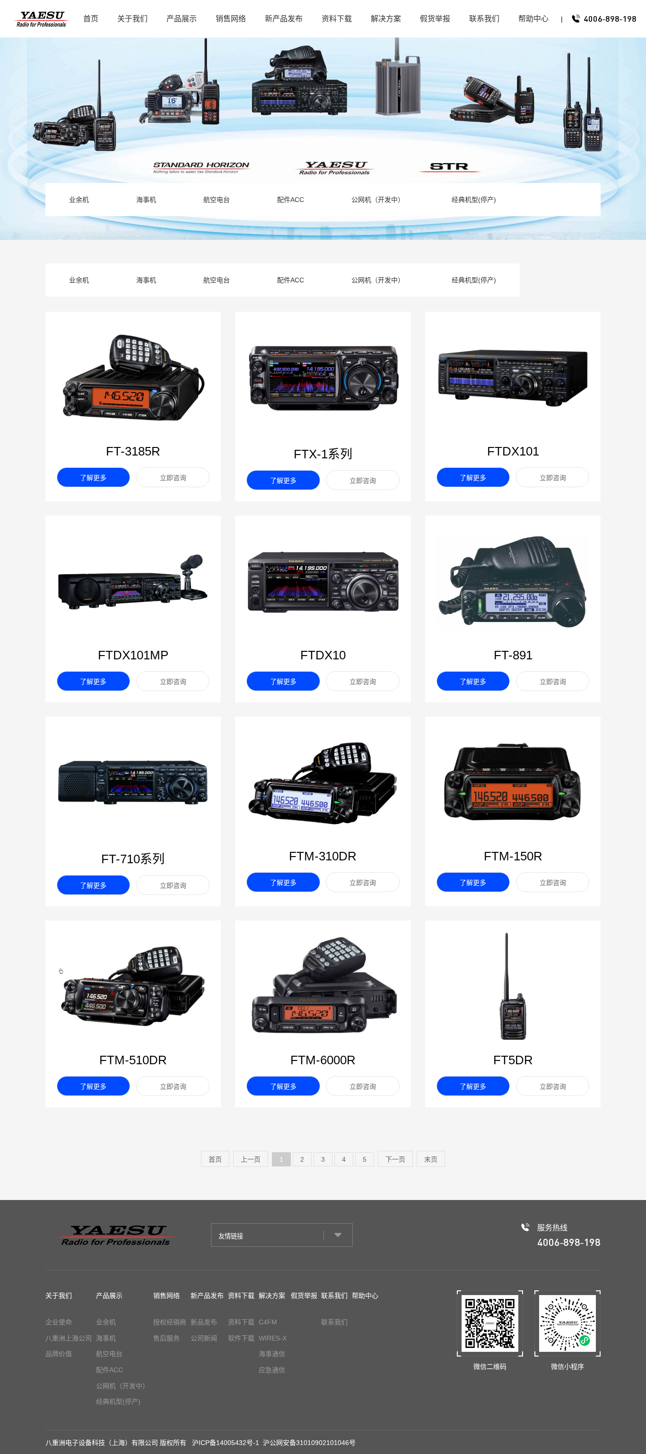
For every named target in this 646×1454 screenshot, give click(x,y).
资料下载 (337, 19)
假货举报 (435, 19)
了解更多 (93, 478)
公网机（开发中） (377, 199)
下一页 (395, 1159)
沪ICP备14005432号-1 (225, 1442)
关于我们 (132, 19)
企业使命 (58, 1322)
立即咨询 (173, 478)
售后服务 (166, 1338)
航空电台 (216, 199)
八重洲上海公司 (68, 1338)
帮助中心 (533, 19)
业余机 (79, 199)
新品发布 (204, 1322)
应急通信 (272, 1370)
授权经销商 (169, 1322)
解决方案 (386, 19)
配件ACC (290, 199)
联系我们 (484, 19)
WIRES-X (273, 1338)
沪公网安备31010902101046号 (309, 1442)
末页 (430, 1159)
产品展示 (181, 19)
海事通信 (272, 1354)
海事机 (146, 199)
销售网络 (231, 19)
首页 (90, 19)
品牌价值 (58, 1354)
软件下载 (241, 1338)
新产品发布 (284, 19)
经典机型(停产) (474, 199)
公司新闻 (204, 1338)
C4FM (268, 1322)
